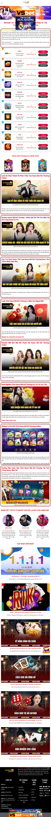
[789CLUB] (8, 84)
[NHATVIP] (8, 116)
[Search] (49, 3)
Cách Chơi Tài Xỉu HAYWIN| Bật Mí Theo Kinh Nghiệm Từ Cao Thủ (25, 720)
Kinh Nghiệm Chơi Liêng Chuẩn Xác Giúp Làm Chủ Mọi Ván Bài (25, 756)
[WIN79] (8, 106)
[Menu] (2, 3)
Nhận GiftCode (30, 54)
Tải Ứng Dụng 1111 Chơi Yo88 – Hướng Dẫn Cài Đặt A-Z (26, 576)
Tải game (43, 51)
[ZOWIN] (8, 126)
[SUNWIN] (8, 63)
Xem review (43, 54)
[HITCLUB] (8, 74)
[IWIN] (8, 136)
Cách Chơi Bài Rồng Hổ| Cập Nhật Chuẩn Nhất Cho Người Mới (25, 684)
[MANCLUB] (8, 146)
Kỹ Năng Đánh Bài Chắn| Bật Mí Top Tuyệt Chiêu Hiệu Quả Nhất (25, 648)
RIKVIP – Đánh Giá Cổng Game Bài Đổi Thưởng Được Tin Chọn (25, 612)
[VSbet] (8, 53)
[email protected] (8, 795)
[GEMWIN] (8, 95)
